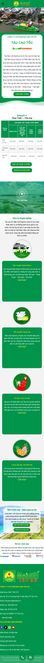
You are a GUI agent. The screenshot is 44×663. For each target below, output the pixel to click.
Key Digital (21, 660)
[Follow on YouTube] (13, 627)
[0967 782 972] (22, 656)
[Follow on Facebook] (2, 627)
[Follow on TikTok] (5, 627)
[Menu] (3, 3)
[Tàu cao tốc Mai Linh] (22, 3)
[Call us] (9, 627)
